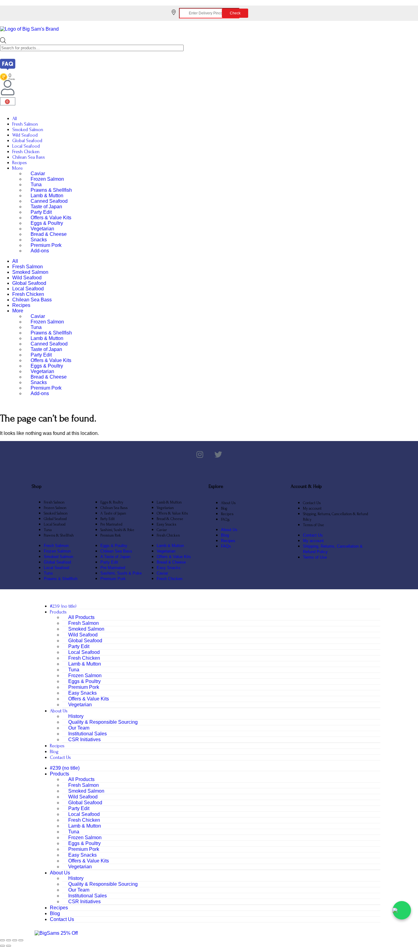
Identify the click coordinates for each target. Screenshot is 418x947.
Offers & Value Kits (51, 217)
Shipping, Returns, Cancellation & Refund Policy (335, 517)
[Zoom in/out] (2, 940)
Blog (224, 508)
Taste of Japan (46, 206)
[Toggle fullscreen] (8, 940)
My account (312, 508)
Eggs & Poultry (47, 223)
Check (235, 13)
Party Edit (41, 212)
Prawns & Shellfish (51, 190)
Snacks (39, 239)
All (14, 118)
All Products (81, 617)
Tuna (36, 184)
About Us (228, 503)
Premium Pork (46, 245)
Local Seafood (26, 146)
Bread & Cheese (49, 234)
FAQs (225, 519)
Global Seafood (27, 140)
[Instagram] (199, 454)
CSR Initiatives (84, 739)
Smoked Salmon (27, 129)
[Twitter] (218, 454)
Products (58, 612)
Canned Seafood (49, 201)
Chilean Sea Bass (28, 157)
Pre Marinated (111, 524)
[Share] (14, 940)
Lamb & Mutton (47, 195)
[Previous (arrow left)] (2, 946)
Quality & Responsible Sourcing (103, 722)
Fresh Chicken (25, 151)
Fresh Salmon (25, 124)
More (17, 168)
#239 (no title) (63, 606)
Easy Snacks (166, 524)
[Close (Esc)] (20, 940)
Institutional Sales (87, 733)
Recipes (19, 162)
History (76, 716)
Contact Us (312, 503)
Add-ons (40, 250)
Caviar (38, 173)
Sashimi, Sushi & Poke (117, 530)
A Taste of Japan (113, 513)
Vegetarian (42, 228)
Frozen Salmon (47, 179)
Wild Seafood (25, 135)
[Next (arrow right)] (8, 946)
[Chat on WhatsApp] (402, 910)
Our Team (78, 727)
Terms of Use (313, 525)
